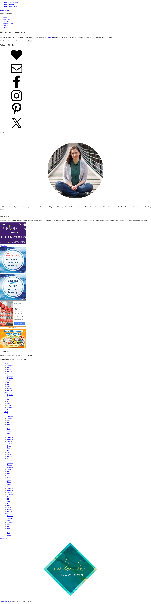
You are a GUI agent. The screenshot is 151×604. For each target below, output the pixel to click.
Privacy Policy (4, 538)
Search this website (5, 41)
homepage (50, 37)
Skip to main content (9, 4)
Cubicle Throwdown (5, 10)
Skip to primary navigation (10, 2)
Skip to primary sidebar (10, 6)
